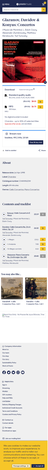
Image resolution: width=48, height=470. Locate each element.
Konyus (10, 213)
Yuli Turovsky (7, 219)
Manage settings (19, 466)
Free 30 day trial (36, 142)
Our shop (5, 356)
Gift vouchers (7, 395)
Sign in (4, 385)
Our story (5, 359)
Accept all (39, 466)
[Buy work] (43, 228)
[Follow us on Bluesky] (14, 372)
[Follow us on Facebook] (4, 372)
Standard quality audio (20, 95)
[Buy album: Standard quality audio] (40, 101)
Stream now (15, 133)
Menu (7, 4)
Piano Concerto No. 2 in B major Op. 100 (18, 256)
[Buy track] (43, 239)
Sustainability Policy (9, 363)
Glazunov (11, 255)
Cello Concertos (16, 189)
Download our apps (9, 431)
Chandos (12, 177)
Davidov (5, 227)
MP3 (11, 106)
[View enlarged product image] (24, 61)
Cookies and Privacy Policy (11, 414)
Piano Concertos (31, 189)
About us (5, 349)
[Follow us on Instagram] (18, 372)
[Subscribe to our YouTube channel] (23, 372)
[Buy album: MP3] (40, 107)
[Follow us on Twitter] (9, 372)
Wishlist (5, 391)
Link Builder (6, 401)
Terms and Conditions (10, 411)
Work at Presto (7, 366)
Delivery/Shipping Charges (11, 405)
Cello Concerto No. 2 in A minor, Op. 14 (16, 228)
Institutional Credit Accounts (12, 408)
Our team (5, 353)
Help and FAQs (7, 398)
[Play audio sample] (3, 214)
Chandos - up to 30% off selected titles (22, 122)
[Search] (43, 9)
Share (43, 150)
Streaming (6, 388)
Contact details (7, 423)
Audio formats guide (26, 90)
